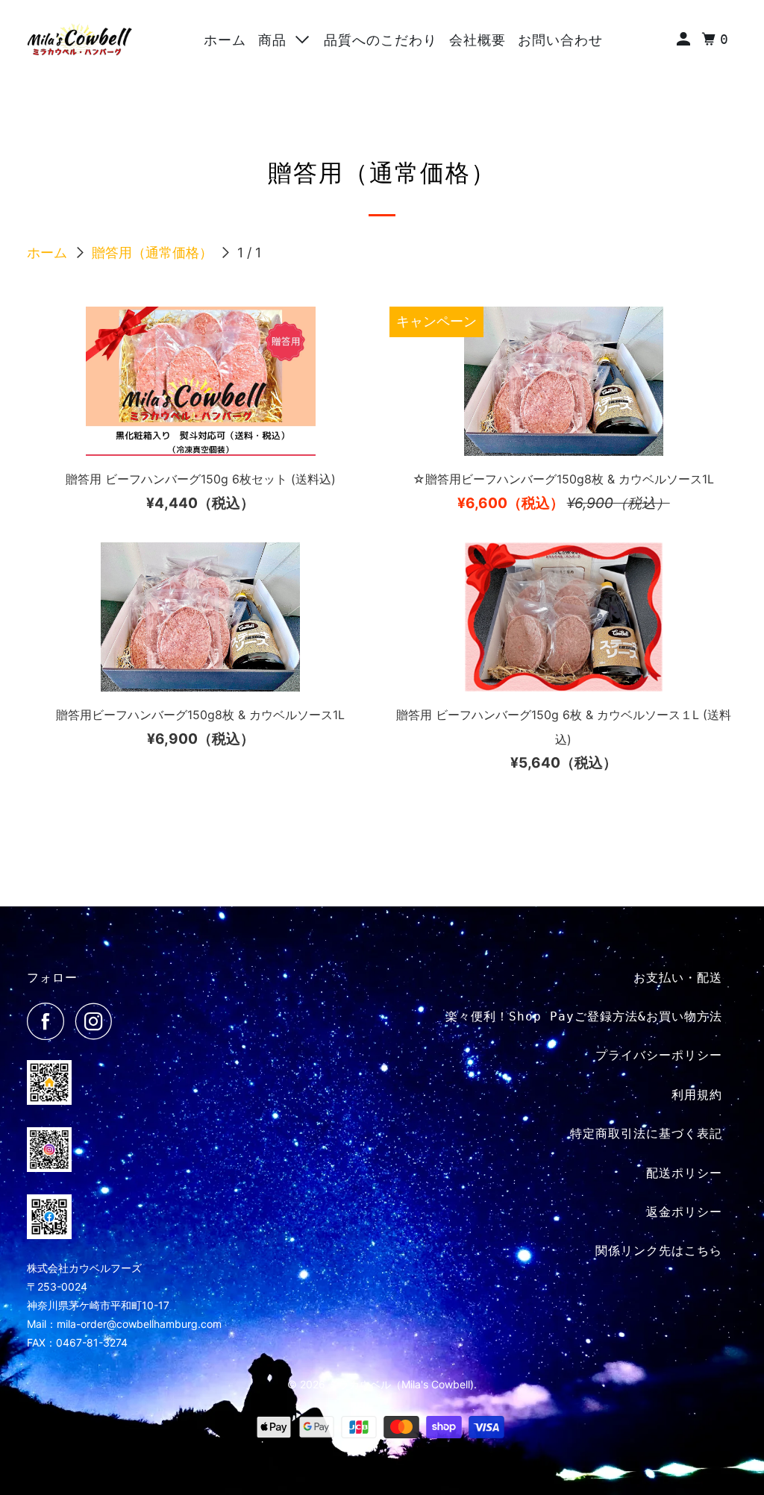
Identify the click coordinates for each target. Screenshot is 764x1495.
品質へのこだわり (380, 40)
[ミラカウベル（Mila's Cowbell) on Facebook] (49, 1021)
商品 (276, 40)
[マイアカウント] (685, 39)
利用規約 (696, 1095)
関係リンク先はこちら (658, 1251)
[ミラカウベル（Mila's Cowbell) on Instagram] (97, 1021)
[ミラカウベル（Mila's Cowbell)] (80, 39)
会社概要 (477, 40)
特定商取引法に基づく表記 (646, 1133)
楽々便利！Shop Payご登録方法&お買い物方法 (583, 1016)
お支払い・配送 (677, 978)
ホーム (225, 40)
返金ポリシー (684, 1212)
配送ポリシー (684, 1173)
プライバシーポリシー (658, 1055)
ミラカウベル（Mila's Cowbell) (401, 1384)
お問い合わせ (560, 40)
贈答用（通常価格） (154, 252)
